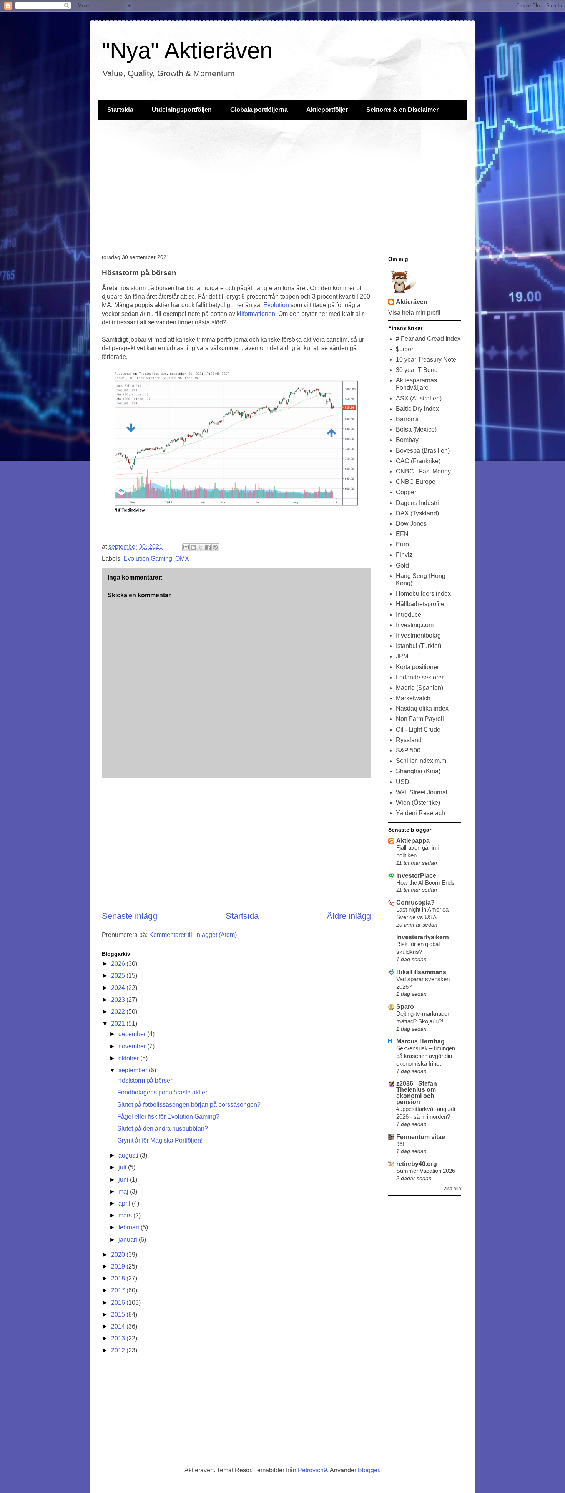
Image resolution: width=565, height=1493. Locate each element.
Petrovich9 (312, 1470)
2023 (118, 999)
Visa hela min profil (414, 312)
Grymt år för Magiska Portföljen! (160, 1140)
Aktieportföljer (327, 109)
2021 (118, 1023)
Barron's (407, 419)
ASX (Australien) (419, 398)
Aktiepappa (413, 840)
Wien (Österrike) (418, 802)
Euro (402, 544)
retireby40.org (416, 1164)
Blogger (368, 1470)
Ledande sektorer (420, 677)
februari (129, 1227)
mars (125, 1215)
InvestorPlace (416, 875)
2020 (118, 1254)
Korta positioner (417, 667)
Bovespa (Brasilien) (423, 450)
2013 (118, 1338)
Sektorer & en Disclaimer (402, 109)
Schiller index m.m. (422, 760)
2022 (118, 1011)
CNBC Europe (415, 481)
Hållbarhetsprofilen (422, 604)
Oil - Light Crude (418, 729)
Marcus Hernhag (420, 1041)
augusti (129, 1155)
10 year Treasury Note (426, 359)
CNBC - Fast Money (423, 471)
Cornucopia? (415, 902)
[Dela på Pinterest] (215, 547)
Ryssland (409, 740)
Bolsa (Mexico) (416, 429)
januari (128, 1239)
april (125, 1203)
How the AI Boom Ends (425, 882)
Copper (406, 492)
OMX (182, 558)
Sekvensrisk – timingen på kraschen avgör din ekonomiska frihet (425, 1056)
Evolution (276, 305)
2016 (118, 1302)
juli (123, 1167)
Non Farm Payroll (420, 719)
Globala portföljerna (259, 109)
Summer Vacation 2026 (425, 1170)
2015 (118, 1314)
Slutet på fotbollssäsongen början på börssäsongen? (189, 1104)
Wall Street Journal (421, 792)
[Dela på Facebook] (208, 547)
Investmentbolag (418, 635)
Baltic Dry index (417, 408)
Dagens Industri (417, 503)
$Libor (404, 349)
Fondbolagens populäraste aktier (162, 1092)
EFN (402, 534)
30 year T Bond (417, 370)
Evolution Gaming (147, 558)
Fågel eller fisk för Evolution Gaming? (168, 1116)
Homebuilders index (423, 593)
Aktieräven (411, 302)
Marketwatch (413, 698)
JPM (402, 656)
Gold (402, 565)
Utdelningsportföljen (182, 109)
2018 (118, 1278)
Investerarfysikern (422, 937)
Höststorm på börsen (145, 1080)
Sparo (405, 1006)
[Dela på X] (200, 547)
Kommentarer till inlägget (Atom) (193, 935)
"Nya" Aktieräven (187, 50)
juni (124, 1179)
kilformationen (256, 314)
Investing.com (415, 625)
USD (402, 782)
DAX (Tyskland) (417, 513)
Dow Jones (411, 523)
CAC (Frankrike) (418, 461)
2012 (118, 1350)
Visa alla (452, 1188)
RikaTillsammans (421, 972)
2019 (118, 1266)
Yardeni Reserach (420, 813)
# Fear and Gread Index (428, 338)
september (133, 1070)
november (132, 1046)
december (132, 1034)
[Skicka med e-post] (186, 547)
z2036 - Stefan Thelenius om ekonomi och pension (416, 1092)
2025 (118, 975)
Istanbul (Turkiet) (418, 646)
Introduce (408, 614)
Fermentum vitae (420, 1137)
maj (124, 1191)
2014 (118, 1326)
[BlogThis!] (193, 547)
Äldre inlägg (349, 916)
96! (400, 1144)
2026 (118, 963)
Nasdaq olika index (422, 708)
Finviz (404, 554)
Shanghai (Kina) (418, 771)
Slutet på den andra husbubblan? (162, 1128)
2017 (118, 1290)
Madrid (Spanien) (419, 687)
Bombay (407, 440)
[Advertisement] (282, 185)
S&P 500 (408, 750)
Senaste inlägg (129, 916)
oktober (129, 1058)
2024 (118, 988)
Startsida (120, 109)
